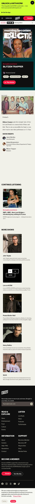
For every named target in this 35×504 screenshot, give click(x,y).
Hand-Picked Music (15, 76)
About (3, 440)
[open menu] (3, 18)
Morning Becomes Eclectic (10, 210)
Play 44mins (10, 82)
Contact (3, 451)
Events (3, 429)
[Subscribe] (31, 404)
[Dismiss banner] (32, 3)
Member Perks (22, 451)
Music (20, 419)
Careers (3, 443)
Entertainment (5, 421)
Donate (29, 18)
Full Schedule (22, 424)
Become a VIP (22, 443)
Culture (3, 427)
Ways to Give (22, 445)
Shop (19, 448)
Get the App (6, 12)
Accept (13, 501)
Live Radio (21, 416)
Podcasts (21, 421)
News (3, 418)
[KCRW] (4, 394)
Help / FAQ (4, 445)
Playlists (6, 76)
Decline (4, 501)
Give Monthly (17, 474)
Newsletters (5, 448)
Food (2, 424)
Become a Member (23, 440)
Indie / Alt (25, 76)
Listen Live (9, 18)
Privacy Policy (17, 496)
